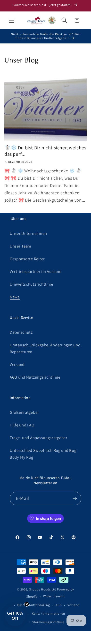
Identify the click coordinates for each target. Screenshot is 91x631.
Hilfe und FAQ (22, 425)
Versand (17, 364)
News (15, 297)
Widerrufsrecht (54, 596)
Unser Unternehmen (28, 233)
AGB (59, 605)
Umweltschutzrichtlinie (31, 284)
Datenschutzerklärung (33, 605)
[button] (11, 20)
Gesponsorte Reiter (27, 258)
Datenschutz (21, 332)
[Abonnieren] (74, 498)
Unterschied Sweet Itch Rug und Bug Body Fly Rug (43, 454)
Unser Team (20, 246)
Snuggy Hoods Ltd (42, 589)
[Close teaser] (26, 604)
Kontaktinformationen (48, 613)
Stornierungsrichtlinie (48, 622)
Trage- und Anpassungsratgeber (38, 437)
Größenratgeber (24, 412)
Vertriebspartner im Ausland (35, 271)
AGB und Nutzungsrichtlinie (35, 377)
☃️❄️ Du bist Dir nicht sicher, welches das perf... (45, 151)
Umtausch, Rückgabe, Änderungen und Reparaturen (45, 348)
